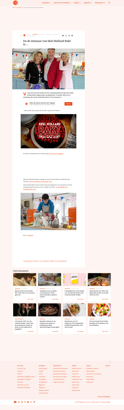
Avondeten (42, 377)
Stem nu (68, 104)
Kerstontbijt (89, 377)
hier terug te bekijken (56, 154)
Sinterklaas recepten (92, 368)
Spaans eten (75, 382)
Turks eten (75, 374)
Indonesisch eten (77, 379)
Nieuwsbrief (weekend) (24, 379)
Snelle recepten (43, 393)
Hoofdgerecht (43, 382)
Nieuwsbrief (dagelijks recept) (26, 377)
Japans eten (75, 385)
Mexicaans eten (76, 368)
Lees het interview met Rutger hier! (40, 182)
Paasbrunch (89, 382)
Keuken (76, 3)
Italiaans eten (76, 377)
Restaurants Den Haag (59, 377)
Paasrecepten (90, 379)
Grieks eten (75, 371)
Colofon (19, 374)
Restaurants (99, 3)
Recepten (45, 3)
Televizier (30, 235)
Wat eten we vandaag (61, 3)
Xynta (108, 402)
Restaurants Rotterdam (60, 374)
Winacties (20, 382)
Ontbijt (41, 371)
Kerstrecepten (43, 368)
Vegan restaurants (58, 382)
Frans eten (75, 387)
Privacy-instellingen (104, 397)
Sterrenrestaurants (58, 379)
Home (14, 7)
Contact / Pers (21, 368)
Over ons (20, 371)
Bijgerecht (42, 385)
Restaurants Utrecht (59, 371)
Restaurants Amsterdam (60, 368)
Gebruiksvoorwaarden (23, 387)
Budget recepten (44, 390)
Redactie (28, 34)
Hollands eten (76, 390)
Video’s (107, 366)
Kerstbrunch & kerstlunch (93, 374)
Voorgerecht (42, 379)
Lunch (41, 374)
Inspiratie (87, 3)
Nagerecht (42, 387)
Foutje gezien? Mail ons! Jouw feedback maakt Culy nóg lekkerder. (45, 261)
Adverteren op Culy (23, 385)
